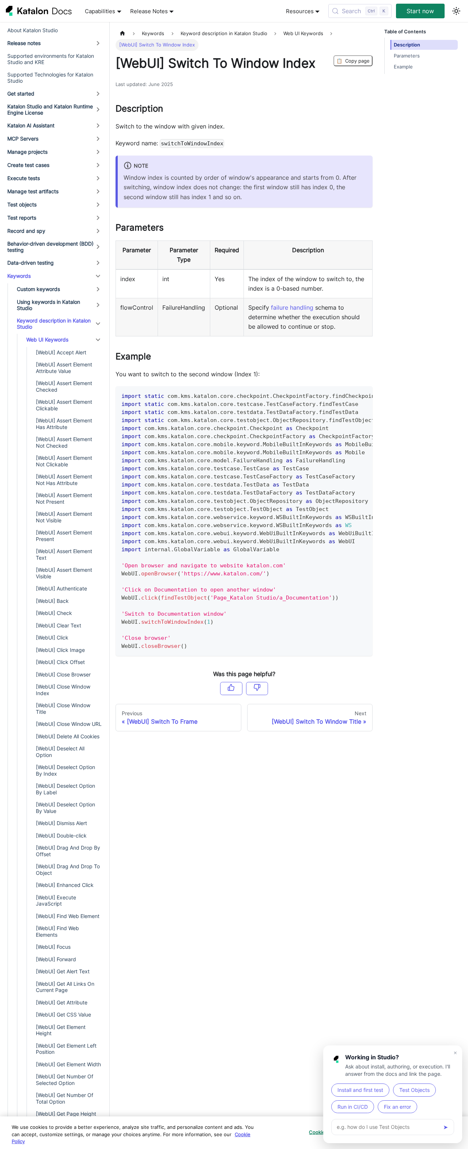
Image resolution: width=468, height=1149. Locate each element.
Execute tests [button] (23, 178)
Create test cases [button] (28, 165)
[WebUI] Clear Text (58, 625)
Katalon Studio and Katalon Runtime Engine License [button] (50, 109)
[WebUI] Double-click (61, 835)
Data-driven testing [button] (30, 263)
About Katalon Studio (32, 30)
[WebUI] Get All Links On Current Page (65, 987)
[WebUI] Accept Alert (61, 352)
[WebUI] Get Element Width (68, 1064)
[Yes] (231, 688)
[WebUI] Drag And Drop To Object (68, 869)
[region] (234, 1132)
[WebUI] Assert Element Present (64, 535)
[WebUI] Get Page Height (66, 1114)
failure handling (292, 307)
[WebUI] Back (52, 601)
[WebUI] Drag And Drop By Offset (68, 850)
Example (403, 67)
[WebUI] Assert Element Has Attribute (64, 423)
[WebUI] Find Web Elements (57, 931)
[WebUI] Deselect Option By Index (65, 770)
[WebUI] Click (52, 637)
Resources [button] (300, 11)
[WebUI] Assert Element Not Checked (64, 442)
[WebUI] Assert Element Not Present (64, 498)
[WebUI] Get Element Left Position (66, 1048)
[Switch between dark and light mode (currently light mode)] (456, 11)
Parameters (407, 56)
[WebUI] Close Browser (63, 674)
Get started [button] (20, 93)
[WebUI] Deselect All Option (60, 751)
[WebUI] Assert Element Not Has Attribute (64, 479)
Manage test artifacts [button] (32, 191)
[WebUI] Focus (53, 947)
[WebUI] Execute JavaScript (56, 900)
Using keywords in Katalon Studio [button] (48, 305)
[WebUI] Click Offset (60, 662)
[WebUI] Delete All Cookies (67, 736)
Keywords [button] (19, 276)
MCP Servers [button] (22, 138)
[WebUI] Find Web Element (67, 916)
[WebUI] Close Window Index (63, 689)
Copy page (353, 61)
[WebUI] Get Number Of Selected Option (64, 1079)
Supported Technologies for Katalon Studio (50, 77)
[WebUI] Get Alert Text (63, 971)
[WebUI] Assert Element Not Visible (64, 517)
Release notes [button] (24, 43)
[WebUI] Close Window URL (69, 724)
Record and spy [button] (26, 231)
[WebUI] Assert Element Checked (64, 386)
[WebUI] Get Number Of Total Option (64, 1098)
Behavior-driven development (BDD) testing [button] (50, 246)
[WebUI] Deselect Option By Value (65, 807)
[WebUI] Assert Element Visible (64, 573)
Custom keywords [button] (38, 289)
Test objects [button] (22, 204)
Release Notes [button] (149, 11)
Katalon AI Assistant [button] (30, 125)
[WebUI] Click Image (60, 650)
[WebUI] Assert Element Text (64, 554)
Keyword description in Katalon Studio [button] (54, 323)
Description (407, 45)
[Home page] (122, 33)
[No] (257, 688)
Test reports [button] (21, 217)
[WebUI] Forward (56, 959)
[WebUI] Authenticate (61, 588)
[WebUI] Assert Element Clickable (64, 405)
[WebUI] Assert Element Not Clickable (64, 461)
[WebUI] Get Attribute (61, 1002)
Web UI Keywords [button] (47, 339)
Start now (420, 11)
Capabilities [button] (100, 11)
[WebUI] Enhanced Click (65, 885)
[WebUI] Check (54, 613)
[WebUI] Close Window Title (63, 708)
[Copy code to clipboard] (364, 395)
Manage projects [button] (27, 152)
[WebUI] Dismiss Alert (61, 823)
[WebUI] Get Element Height (61, 1030)
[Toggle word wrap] (350, 395)
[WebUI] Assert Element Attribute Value (64, 367)
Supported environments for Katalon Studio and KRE (50, 59)
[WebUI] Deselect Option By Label (65, 789)
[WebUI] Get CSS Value (63, 1014)
